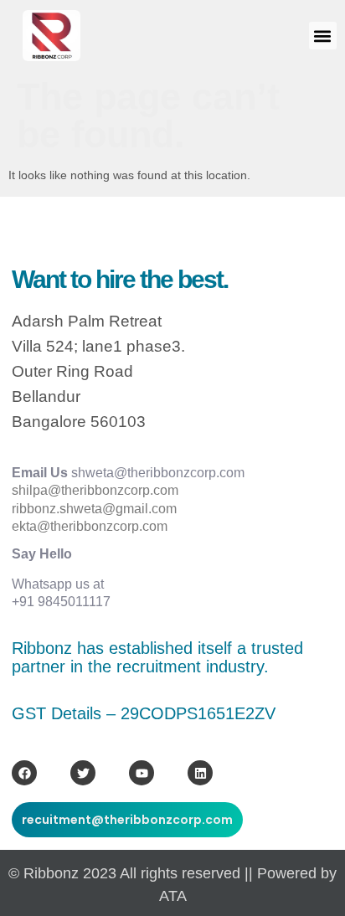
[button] (323, 35)
